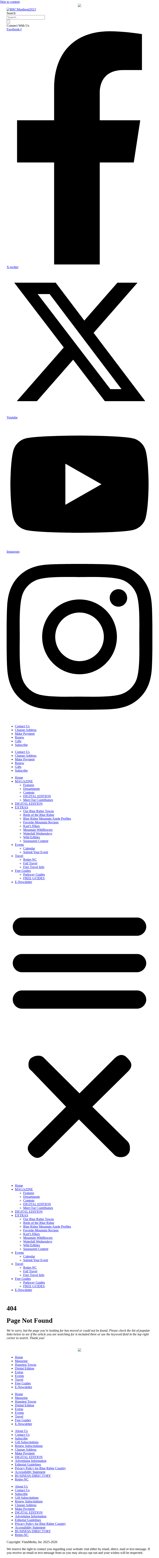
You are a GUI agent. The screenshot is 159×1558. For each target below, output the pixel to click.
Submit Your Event (35, 852)
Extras (19, 1372)
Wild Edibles (31, 837)
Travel (19, 856)
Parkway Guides (34, 874)
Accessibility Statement (30, 1472)
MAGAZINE (24, 781)
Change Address (25, 730)
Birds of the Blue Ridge (38, 815)
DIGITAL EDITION (37, 796)
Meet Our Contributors (38, 800)
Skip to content (10, 2)
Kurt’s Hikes (31, 826)
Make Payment (25, 733)
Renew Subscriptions (29, 1446)
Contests (28, 792)
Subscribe (21, 745)
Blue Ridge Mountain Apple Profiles (47, 818)
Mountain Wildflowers (38, 829)
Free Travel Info (33, 867)
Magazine (21, 1361)
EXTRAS (21, 807)
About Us (21, 1431)
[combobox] (26, 17)
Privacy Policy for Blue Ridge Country (40, 1468)
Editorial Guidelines (28, 1464)
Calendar (29, 848)
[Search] (8, 21)
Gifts (18, 741)
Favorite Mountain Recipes (41, 822)
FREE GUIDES (34, 878)
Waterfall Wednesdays (37, 833)
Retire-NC (30, 859)
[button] (79, 1033)
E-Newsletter (23, 882)
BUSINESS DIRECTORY (33, 1475)
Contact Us (22, 726)
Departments (31, 788)
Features (28, 785)
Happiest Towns (25, 1364)
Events (19, 844)
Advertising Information (30, 1461)
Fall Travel (30, 863)
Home (19, 777)
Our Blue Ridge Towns (38, 811)
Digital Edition (24, 1368)
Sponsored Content (35, 841)
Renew (19, 737)
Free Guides (23, 871)
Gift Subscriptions (27, 1442)
